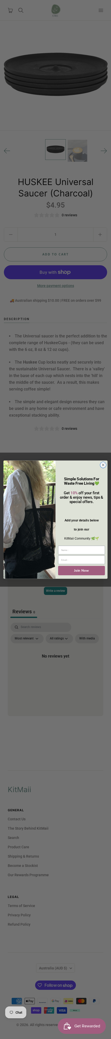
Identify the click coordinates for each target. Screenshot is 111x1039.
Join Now (81, 570)
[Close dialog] (103, 465)
